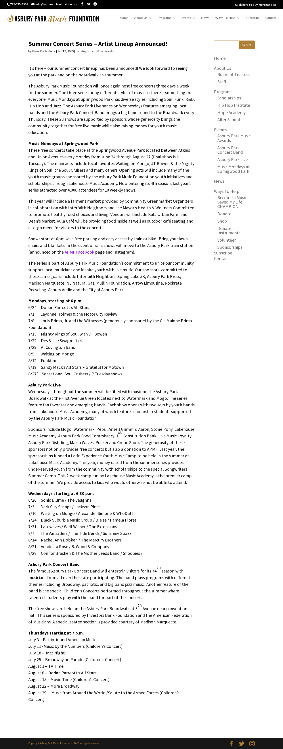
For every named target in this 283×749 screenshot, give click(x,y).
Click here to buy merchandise (255, 5)
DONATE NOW (222, 5)
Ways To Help (225, 18)
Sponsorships (229, 247)
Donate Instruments (228, 230)
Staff (221, 81)
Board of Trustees (233, 74)
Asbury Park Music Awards (233, 138)
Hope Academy (231, 112)
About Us (140, 18)
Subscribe (253, 18)
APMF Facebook (79, 252)
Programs (164, 18)
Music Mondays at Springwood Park (233, 169)
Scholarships (229, 98)
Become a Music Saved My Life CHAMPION (232, 202)
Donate (224, 213)
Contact (270, 18)
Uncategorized (85, 51)
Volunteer (226, 240)
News (205, 18)
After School (228, 119)
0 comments (105, 51)
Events (186, 18)
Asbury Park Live (232, 159)
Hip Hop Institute (233, 105)
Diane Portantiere (43, 51)
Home (124, 18)
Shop (222, 221)
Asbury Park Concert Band (230, 150)
